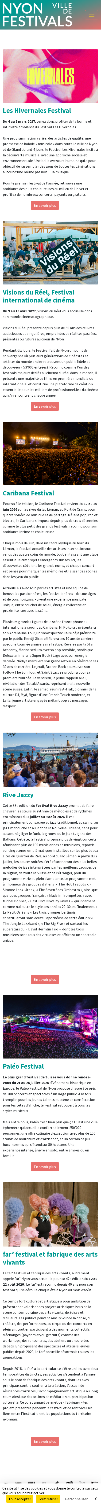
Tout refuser (48, 1499)
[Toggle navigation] (91, 14)
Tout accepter (19, 1499)
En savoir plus (45, 205)
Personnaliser (76, 1499)
